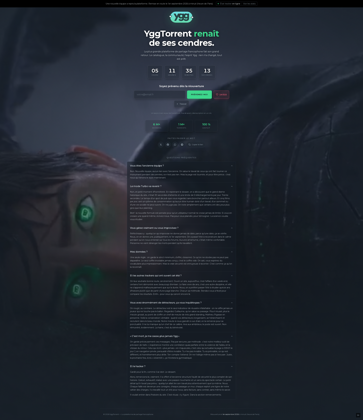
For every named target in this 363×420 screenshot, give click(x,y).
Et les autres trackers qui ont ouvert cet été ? (156, 275)
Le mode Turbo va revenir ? (146, 186)
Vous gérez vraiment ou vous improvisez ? (154, 228)
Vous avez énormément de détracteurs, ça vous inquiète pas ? (166, 302)
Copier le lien (197, 144)
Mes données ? (139, 251)
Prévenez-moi (199, 94)
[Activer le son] (358, 415)
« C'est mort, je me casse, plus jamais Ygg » (154, 336)
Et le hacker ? (137, 366)
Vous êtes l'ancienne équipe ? (147, 165)
